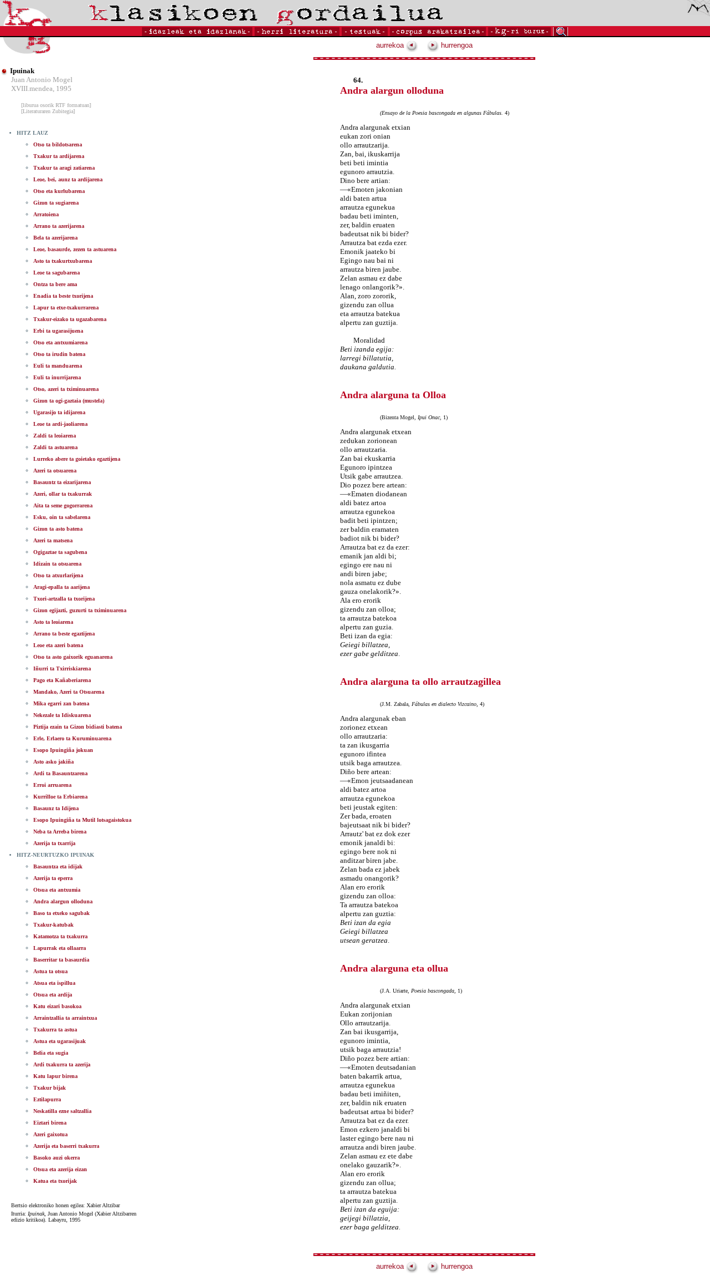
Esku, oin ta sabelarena (61, 517)
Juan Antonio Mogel (42, 79)
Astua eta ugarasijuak (59, 1041)
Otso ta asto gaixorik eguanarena (73, 657)
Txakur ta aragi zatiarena (64, 168)
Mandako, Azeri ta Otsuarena (68, 692)
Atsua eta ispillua (54, 983)
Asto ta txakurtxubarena (62, 261)
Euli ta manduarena (57, 366)
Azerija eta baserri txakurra (66, 1146)
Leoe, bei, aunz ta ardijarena (68, 179)
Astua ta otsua (50, 971)
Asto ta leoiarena (53, 622)
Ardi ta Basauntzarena (60, 773)
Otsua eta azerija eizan (60, 1169)
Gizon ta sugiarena (56, 203)
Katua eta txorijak (55, 1181)
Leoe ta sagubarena (56, 273)
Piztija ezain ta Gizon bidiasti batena (77, 727)
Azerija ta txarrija (54, 843)
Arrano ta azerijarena (58, 226)
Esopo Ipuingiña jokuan (63, 750)
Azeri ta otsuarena (55, 470)
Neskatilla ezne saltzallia (62, 1111)
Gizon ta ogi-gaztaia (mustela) (68, 401)
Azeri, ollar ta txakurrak (62, 494)
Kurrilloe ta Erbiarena (60, 797)
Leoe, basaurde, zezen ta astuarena (74, 249)
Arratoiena (46, 214)
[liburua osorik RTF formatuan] (56, 105)
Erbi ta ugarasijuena (58, 331)
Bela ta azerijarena (55, 238)
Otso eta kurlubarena (59, 191)
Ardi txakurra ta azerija (61, 1064)
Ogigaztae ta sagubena (60, 552)
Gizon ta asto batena (58, 529)
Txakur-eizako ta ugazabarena (69, 319)
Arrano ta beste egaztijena (64, 634)
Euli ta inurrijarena (57, 377)
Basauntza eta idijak (58, 866)
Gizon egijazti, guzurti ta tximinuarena (79, 610)
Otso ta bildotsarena (57, 144)
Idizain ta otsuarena (57, 564)
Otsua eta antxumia (56, 890)
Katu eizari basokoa (57, 1006)
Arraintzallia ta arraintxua (65, 1018)
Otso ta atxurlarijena (58, 575)
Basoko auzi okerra (56, 1158)
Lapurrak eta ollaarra (59, 948)
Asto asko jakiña (53, 762)
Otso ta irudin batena (59, 354)
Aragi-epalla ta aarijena (61, 587)
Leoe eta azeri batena (58, 645)
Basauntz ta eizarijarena (62, 482)
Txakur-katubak (53, 925)
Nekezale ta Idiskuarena (62, 715)
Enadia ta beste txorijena (63, 296)
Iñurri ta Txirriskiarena (62, 668)
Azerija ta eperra (53, 878)
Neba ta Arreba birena (60, 831)
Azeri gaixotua (50, 1134)
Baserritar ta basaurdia (61, 960)
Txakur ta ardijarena (58, 156)
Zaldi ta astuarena (55, 447)
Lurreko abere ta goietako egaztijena (76, 459)
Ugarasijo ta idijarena (59, 412)
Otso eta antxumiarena (60, 342)
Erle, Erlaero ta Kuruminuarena (72, 738)
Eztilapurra (47, 1099)
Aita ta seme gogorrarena (63, 505)
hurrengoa (456, 45)
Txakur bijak (49, 1088)
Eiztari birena (50, 1123)
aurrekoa (391, 45)
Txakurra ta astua (55, 1029)
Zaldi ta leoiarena (54, 436)
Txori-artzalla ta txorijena (64, 599)
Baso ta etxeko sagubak (61, 913)
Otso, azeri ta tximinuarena (66, 389)
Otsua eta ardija (52, 995)
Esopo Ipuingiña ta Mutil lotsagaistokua (82, 820)
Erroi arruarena (52, 785)
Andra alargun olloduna (63, 901)
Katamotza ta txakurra (60, 936)
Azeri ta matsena (53, 540)
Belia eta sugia (50, 1053)
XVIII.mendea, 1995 (41, 88)
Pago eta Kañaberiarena (62, 680)
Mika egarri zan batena (61, 703)
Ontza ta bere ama (55, 284)
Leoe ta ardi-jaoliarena (60, 424)
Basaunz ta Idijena (56, 808)
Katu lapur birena (55, 1076)
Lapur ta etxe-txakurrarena (66, 307)
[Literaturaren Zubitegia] (48, 111)
